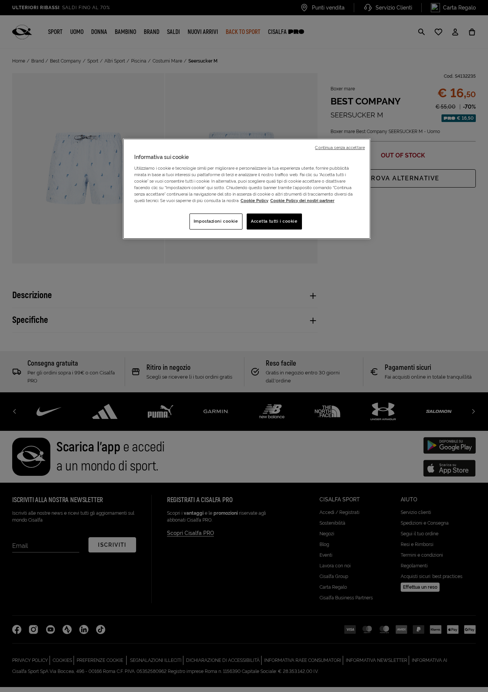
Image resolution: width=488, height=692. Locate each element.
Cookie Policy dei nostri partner (302, 200)
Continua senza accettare (340, 147)
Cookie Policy (254, 200)
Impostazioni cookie (216, 221)
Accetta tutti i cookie (274, 221)
